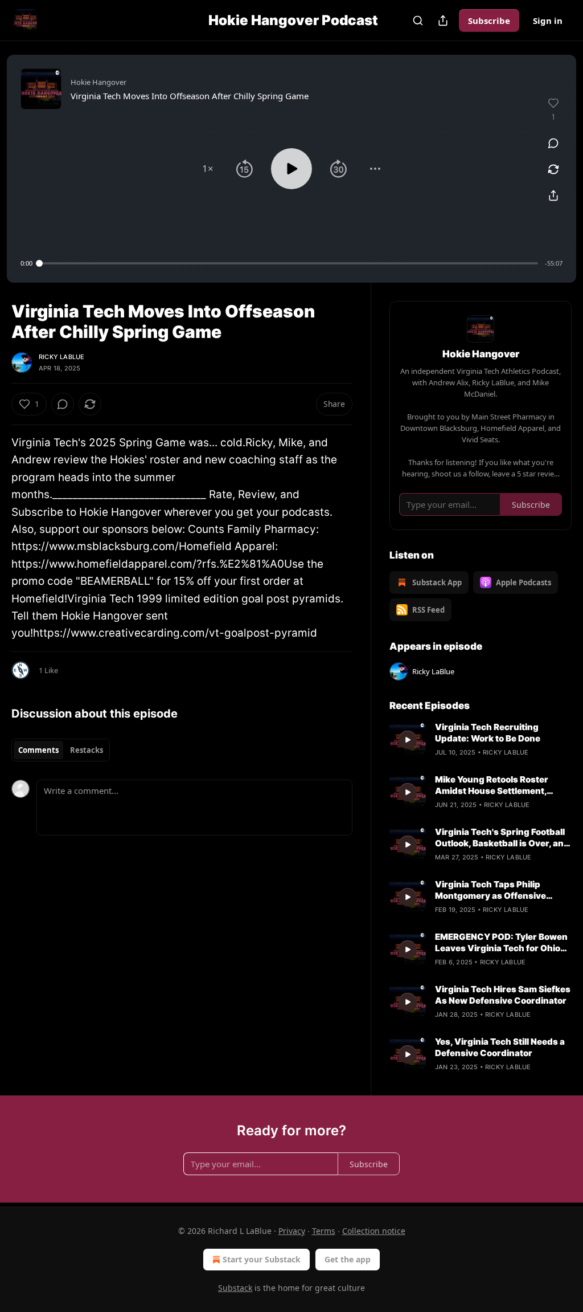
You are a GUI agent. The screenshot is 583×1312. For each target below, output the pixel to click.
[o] (408, 740)
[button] (208, 169)
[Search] (418, 20)
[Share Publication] (443, 20)
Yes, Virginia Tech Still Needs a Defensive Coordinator (500, 1047)
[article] (480, 740)
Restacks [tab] (86, 750)
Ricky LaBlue (61, 357)
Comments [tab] (38, 750)
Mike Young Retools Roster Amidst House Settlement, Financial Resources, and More (500, 785)
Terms (323, 1230)
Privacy (291, 1230)
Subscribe (489, 20)
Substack (235, 1287)
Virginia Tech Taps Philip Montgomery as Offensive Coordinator (490, 890)
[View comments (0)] (553, 143)
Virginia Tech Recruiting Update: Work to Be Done (487, 733)
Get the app (348, 1259)
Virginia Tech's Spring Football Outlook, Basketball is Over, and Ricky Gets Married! (502, 837)
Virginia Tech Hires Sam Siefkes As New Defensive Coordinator (502, 995)
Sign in (548, 20)
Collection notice (373, 1230)
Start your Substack (262, 1259)
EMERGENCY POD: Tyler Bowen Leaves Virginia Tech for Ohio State (501, 942)
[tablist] (60, 750)
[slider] (288, 263)
